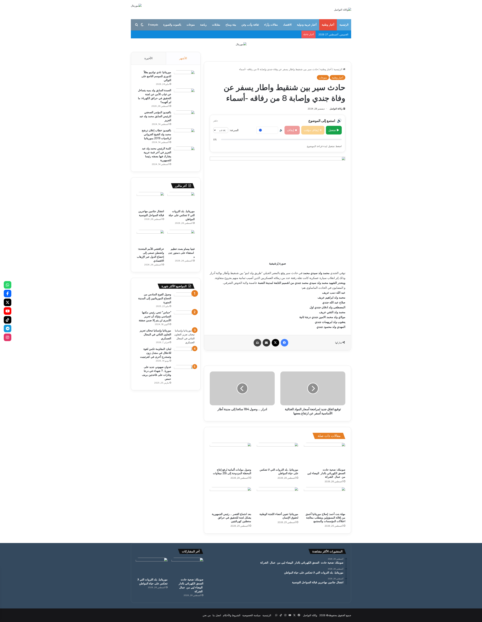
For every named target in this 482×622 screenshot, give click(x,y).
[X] (7, 302)
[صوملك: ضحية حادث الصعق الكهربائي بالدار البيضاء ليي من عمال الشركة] (324, 454)
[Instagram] (7, 337)
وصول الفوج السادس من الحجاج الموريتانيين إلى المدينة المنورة (154, 298)
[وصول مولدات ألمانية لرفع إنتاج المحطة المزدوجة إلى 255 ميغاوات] (230, 454)
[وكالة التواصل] (342, 10)
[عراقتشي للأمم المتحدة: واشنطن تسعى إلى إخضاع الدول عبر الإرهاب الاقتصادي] (150, 237)
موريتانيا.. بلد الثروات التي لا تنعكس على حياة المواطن (279, 471)
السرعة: (234, 130)
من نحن (207, 615)
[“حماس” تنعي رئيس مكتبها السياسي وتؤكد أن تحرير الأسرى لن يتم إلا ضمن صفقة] (184, 318)
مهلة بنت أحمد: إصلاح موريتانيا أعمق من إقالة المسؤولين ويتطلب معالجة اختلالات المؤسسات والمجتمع (325, 517)
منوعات (191, 24)
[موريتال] (241, 44)
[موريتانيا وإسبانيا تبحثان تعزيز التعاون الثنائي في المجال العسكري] (184, 336)
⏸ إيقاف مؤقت (313, 130)
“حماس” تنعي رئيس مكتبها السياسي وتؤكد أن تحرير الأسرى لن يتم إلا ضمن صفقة (155, 316)
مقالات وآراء (271, 24)
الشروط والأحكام (231, 615)
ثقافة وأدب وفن (250, 24)
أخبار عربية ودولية (307, 24)
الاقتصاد (287, 24)
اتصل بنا (217, 615)
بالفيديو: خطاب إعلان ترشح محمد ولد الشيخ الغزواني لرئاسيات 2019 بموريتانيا (156, 134)
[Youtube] (7, 311)
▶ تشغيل (333, 130)
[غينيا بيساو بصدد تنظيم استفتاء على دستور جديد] (181, 237)
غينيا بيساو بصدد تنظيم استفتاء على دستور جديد (182, 252)
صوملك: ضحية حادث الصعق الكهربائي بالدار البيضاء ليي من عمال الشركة (326, 473)
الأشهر (183, 58)
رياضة (203, 24)
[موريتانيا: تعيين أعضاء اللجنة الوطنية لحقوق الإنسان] (277, 498)
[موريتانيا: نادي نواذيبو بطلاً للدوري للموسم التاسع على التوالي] (184, 77)
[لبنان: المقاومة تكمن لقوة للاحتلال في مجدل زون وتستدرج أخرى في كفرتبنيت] (184, 354)
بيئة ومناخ (231, 24)
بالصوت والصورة (172, 24)
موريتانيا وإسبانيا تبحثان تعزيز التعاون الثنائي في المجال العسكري (155, 334)
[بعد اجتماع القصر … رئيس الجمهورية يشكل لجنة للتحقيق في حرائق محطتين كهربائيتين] (230, 498)
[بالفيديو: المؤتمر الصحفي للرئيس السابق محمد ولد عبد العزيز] (184, 117)
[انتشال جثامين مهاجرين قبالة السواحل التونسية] (150, 199)
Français (153, 24)
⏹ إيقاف (292, 130)
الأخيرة (148, 58)
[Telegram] (7, 328)
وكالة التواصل (336, 108)
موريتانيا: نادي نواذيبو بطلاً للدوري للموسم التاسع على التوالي (156, 76)
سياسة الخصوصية (251, 615)
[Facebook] (7, 293)
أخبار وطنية (328, 24)
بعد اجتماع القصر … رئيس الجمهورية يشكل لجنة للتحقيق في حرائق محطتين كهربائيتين (231, 517)
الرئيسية (344, 24)
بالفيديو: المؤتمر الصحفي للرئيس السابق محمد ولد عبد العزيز (155, 116)
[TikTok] (7, 320)
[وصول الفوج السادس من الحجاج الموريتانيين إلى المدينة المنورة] (184, 299)
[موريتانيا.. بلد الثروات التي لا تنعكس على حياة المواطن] (277, 454)
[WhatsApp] (7, 285)
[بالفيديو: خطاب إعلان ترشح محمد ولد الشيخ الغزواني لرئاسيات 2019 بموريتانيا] (184, 135)
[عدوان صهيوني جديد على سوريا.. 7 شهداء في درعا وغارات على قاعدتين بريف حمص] (184, 372)
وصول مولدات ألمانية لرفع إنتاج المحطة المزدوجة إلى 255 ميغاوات (232, 471)
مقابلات (216, 24)
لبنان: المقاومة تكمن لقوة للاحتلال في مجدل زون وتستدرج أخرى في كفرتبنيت (155, 352)
